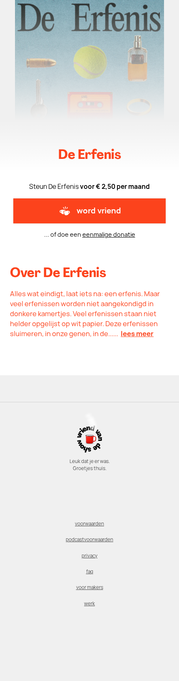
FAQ (89, 571)
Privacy (89, 555)
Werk (89, 603)
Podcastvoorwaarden (89, 539)
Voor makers (89, 587)
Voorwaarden (89, 523)
